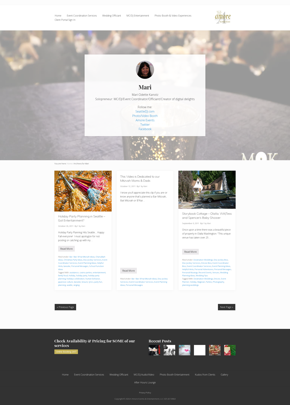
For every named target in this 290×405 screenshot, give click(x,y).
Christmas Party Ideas (73, 259)
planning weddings (190, 285)
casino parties (86, 272)
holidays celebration (76, 278)
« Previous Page (65, 307)
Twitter (145, 125)
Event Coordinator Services (141, 281)
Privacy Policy (145, 392)
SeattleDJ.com (145, 111)
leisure (85, 281)
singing (76, 285)
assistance (74, 272)
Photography (218, 281)
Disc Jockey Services (92, 259)
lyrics (91, 281)
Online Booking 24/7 (66, 351)
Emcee (217, 278)
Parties (209, 281)
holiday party (81, 275)
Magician (201, 281)
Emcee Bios (206, 263)
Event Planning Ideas (87, 263)
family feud (63, 275)
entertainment (99, 272)
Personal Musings (190, 272)
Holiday (72, 275)
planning (62, 285)
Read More (67, 249)
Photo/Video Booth (145, 116)
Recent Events (205, 272)
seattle (69, 285)
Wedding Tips (202, 275)
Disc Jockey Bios (221, 259)
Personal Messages (79, 266)
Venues (215, 272)
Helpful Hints (188, 269)
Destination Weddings (203, 259)
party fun (98, 281)
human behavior (92, 278)
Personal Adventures (204, 269)
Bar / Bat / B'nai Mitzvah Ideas (82, 256)
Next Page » (226, 307)
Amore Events (145, 120)
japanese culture (65, 281)
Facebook (145, 129)
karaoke (67, 266)
